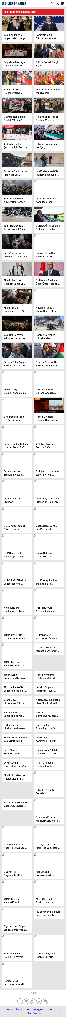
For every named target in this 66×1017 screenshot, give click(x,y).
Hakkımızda (10, 1009)
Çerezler (42, 1009)
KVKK (50, 1009)
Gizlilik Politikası (31, 1009)
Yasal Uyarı (37, 1013)
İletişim (19, 1009)
